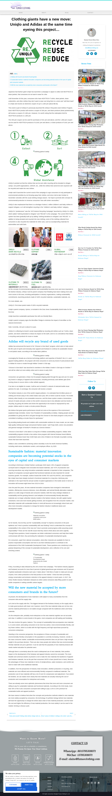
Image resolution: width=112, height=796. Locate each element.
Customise (13, 784)
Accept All (21, 789)
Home (21, 12)
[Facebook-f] (91, 782)
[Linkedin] (87, 53)
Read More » (81, 87)
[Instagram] (95, 782)
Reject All (29, 784)
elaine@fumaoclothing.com (89, 411)
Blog (66, 12)
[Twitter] (88, 782)
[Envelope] (95, 53)
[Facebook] (91, 53)
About (44, 12)
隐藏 (15, 73)
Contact (90, 12)
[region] (21, 782)
